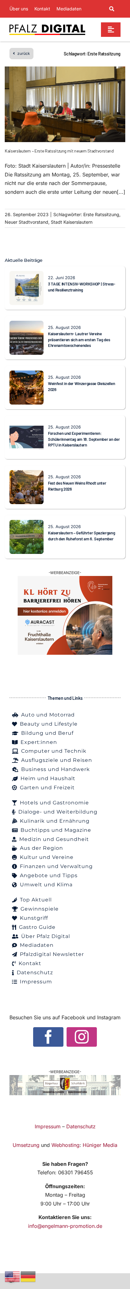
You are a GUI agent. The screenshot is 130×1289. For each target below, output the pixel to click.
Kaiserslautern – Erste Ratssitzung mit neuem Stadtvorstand (59, 150)
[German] (28, 1276)
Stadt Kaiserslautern (71, 222)
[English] (13, 1276)
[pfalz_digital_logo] (47, 26)
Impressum (48, 1126)
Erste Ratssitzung (101, 214)
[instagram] (82, 1037)
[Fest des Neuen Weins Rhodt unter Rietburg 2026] (26, 474)
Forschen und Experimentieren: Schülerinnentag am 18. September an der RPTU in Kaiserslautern (84, 439)
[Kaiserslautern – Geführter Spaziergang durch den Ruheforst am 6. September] (26, 524)
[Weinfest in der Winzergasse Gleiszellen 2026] (26, 374)
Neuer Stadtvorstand (26, 222)
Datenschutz (81, 1126)
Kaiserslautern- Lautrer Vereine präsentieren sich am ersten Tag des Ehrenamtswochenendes (79, 339)
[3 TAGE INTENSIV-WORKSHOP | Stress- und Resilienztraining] (26, 275)
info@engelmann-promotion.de (65, 1226)
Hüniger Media (100, 1145)
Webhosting (65, 1145)
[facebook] (48, 1037)
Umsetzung (26, 1145)
